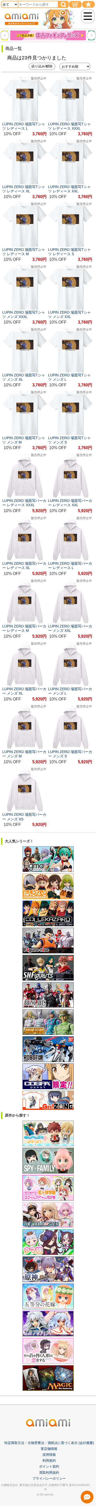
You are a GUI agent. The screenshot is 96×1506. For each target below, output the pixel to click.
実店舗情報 (49, 1449)
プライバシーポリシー (49, 1478)
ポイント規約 (49, 1466)
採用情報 (49, 1455)
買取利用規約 (49, 1472)
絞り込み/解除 (41, 66)
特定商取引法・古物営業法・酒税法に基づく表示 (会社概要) (49, 1443)
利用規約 (49, 1460)
